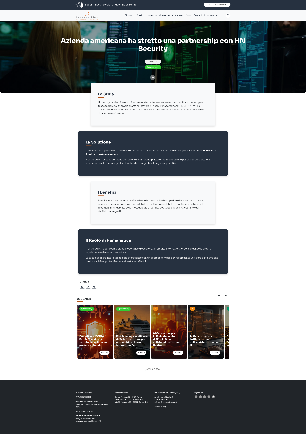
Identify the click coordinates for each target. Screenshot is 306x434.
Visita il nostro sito (217, 5)
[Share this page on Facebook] (94, 286)
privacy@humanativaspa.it (165, 402)
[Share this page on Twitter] (88, 286)
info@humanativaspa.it (85, 419)
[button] (219, 296)
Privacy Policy (160, 406)
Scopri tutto (153, 369)
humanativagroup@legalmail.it (88, 421)
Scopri (104, 353)
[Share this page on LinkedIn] (82, 286)
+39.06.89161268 (86, 411)
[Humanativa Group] (87, 15)
